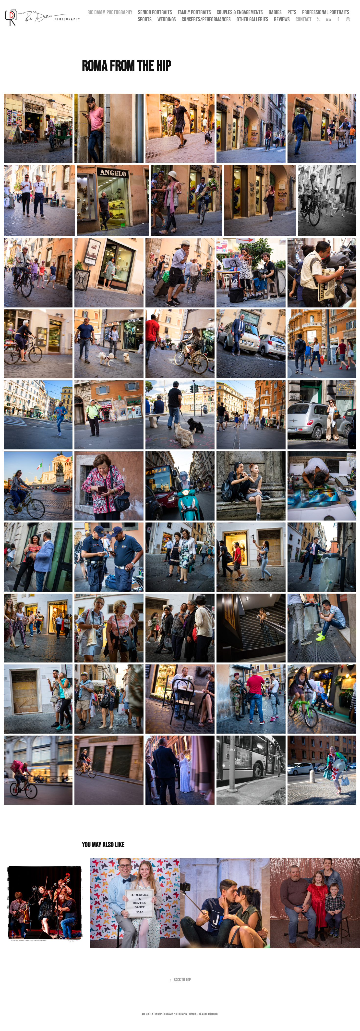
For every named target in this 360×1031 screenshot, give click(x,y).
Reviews (282, 19)
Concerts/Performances (206, 19)
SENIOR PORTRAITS (155, 12)
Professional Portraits (325, 12)
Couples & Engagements (240, 12)
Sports (145, 19)
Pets (292, 12)
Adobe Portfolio (210, 1014)
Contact (304, 19)
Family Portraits (194, 12)
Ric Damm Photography (109, 12)
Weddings (166, 19)
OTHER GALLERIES (252, 19)
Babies (275, 12)
